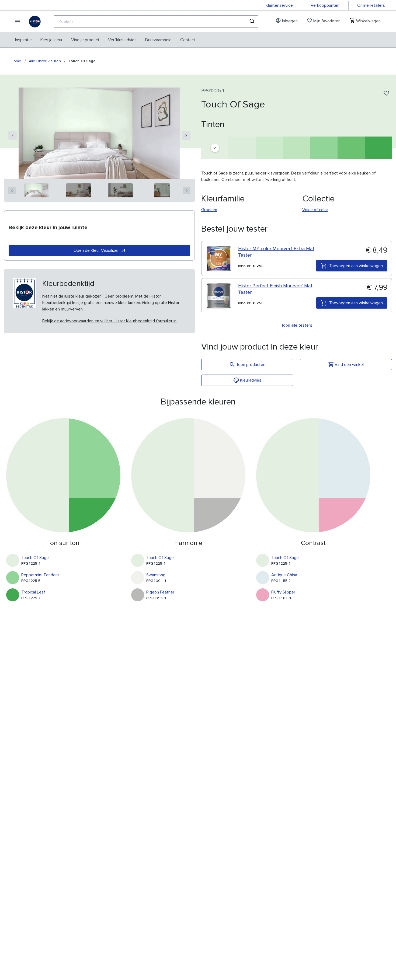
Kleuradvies (250, 380)
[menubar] (105, 39)
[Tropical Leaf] (378, 148)
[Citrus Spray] (242, 148)
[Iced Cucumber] (269, 148)
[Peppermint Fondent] (324, 148)
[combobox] (156, 21)
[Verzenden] (251, 21)
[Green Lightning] (296, 148)
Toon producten (250, 364)
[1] (37, 190)
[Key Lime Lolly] (351, 148)
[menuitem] (23, 39)
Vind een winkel (349, 364)
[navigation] (12, 135)
